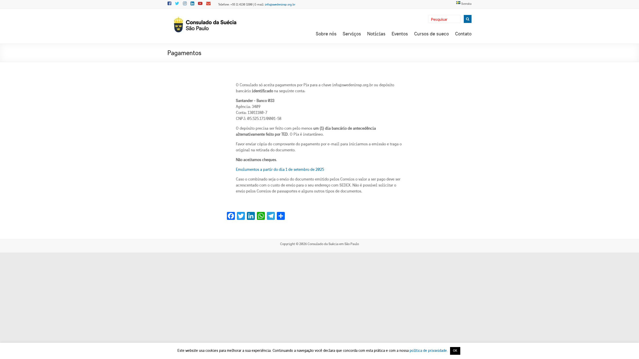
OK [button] (455, 351)
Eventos (400, 34)
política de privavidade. (429, 350)
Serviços (352, 34)
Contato (463, 34)
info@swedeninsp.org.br (280, 4)
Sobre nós (326, 34)
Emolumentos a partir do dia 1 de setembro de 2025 (280, 169)
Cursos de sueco (431, 34)
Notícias (376, 34)
